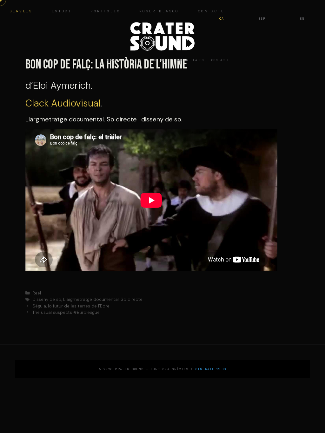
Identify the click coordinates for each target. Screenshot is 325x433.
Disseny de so (46, 299)
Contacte (220, 60)
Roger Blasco (159, 11)
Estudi (61, 11)
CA (221, 18)
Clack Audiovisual (62, 103)
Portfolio (105, 11)
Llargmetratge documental (91, 299)
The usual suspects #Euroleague (66, 312)
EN (302, 18)
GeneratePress (211, 369)
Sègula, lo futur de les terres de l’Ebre (70, 306)
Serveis (21, 11)
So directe (132, 299)
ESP (262, 18)
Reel (36, 293)
